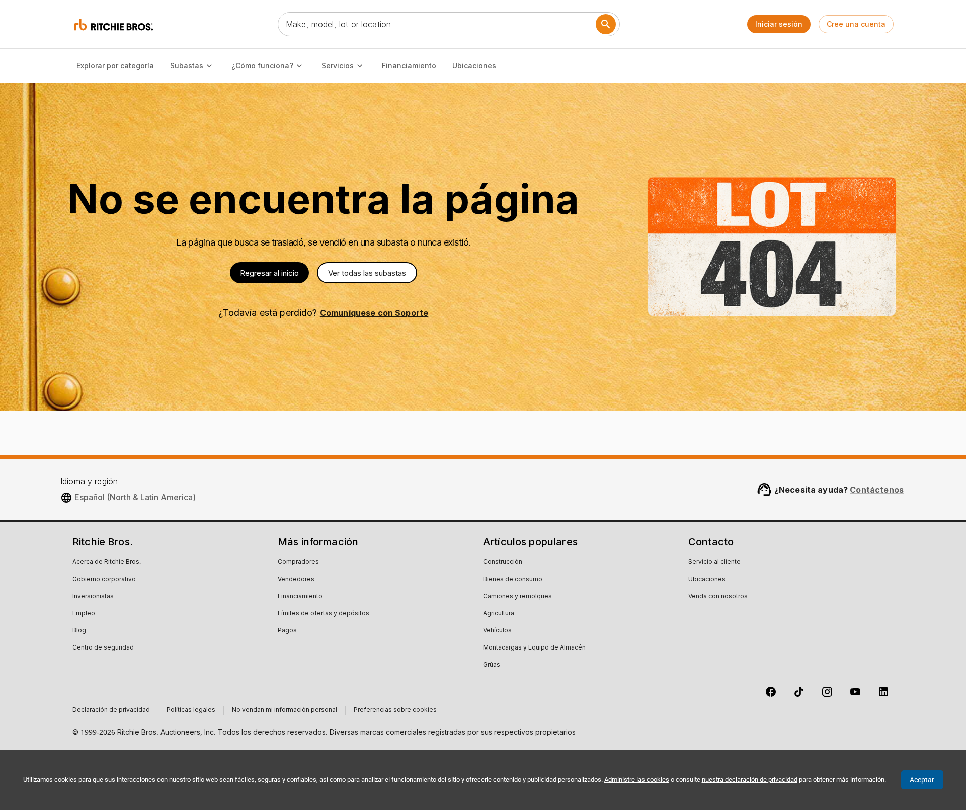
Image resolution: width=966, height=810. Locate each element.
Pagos (287, 630)
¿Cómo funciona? (262, 65)
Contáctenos (877, 489)
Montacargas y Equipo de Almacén (534, 648)
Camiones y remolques (517, 596)
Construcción (502, 562)
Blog (79, 630)
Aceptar (922, 780)
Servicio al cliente (714, 562)
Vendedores (296, 579)
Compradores (298, 562)
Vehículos (497, 630)
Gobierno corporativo (104, 579)
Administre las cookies (636, 779)
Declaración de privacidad (111, 710)
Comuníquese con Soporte (374, 313)
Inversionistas (93, 596)
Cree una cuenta (856, 24)
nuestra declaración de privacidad (749, 779)
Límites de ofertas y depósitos (323, 613)
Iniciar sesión (778, 24)
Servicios (337, 65)
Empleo (83, 613)
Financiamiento (409, 65)
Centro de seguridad (103, 648)
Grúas (491, 665)
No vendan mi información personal (284, 710)
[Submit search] (606, 24)
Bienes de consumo (512, 579)
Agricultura (498, 613)
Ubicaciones (474, 65)
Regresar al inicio (269, 273)
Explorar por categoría (115, 65)
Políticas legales (191, 710)
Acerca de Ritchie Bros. (106, 562)
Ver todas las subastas (367, 273)
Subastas (186, 65)
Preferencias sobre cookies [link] (395, 710)
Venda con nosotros (718, 596)
